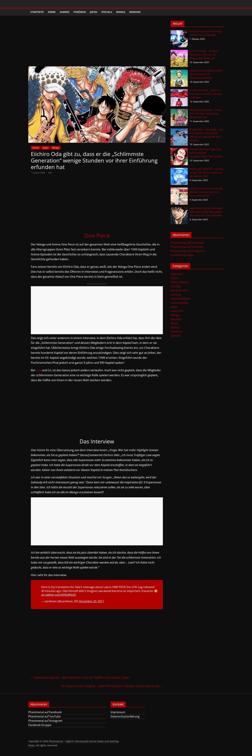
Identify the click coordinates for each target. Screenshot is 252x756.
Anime (52, 12)
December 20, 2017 (91, 601)
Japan (93, 12)
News (174, 323)
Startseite (37, 12)
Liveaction (177, 311)
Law (38, 370)
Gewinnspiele (179, 303)
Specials (106, 12)
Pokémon (80, 12)
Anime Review (179, 282)
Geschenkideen (180, 298)
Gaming (64, 12)
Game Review (179, 290)
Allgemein (177, 274)
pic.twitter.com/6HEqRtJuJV (58, 595)
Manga (120, 12)
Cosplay (176, 286)
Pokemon (177, 331)
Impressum (118, 712)
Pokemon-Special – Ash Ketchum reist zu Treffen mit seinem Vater (79, 677)
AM (50, 172)
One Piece (97, 235)
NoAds (175, 327)
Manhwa (135, 12)
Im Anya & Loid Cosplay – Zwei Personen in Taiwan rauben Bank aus (112, 686)
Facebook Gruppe (182, 255)
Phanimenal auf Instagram (188, 251)
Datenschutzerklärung (125, 716)
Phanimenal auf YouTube (187, 247)
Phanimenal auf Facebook (187, 243)
